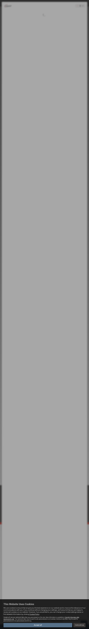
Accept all (38, 625)
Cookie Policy (34, 614)
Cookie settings (79, 625)
